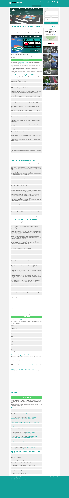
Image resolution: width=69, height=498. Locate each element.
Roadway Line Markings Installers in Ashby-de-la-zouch (20, 485)
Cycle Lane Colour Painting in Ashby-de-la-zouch (19, 481)
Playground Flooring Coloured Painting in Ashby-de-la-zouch (21, 487)
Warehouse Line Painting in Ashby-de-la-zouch (18, 494)
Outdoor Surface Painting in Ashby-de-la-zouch (18, 476)
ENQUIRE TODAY (26, 397)
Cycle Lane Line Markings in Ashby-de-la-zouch (19, 482)
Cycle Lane (24, 5)
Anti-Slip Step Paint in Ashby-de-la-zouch (17, 490)
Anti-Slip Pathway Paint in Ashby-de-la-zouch (18, 491)
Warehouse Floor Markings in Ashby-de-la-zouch (19, 495)
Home (11, 5)
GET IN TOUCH (26, 60)
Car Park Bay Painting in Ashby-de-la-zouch (18, 478)
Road (30, 5)
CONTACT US (26, 316)
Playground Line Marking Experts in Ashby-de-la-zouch (20, 488)
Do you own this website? (49, 34)
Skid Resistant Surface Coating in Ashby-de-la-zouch (19, 492)
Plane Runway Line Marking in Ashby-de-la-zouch (18, 496)
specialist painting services (23, 62)
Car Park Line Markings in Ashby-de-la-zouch (18, 479)
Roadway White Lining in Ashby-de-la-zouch (18, 484)
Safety (43, 5)
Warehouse (50, 5)
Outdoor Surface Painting (54, 476)
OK (54, 34)
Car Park (16, 5)
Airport (57, 5)
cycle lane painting (30, 364)
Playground (36, 5)
